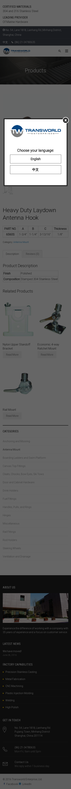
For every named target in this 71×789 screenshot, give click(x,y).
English (36, 159)
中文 (35, 169)
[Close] (65, 120)
